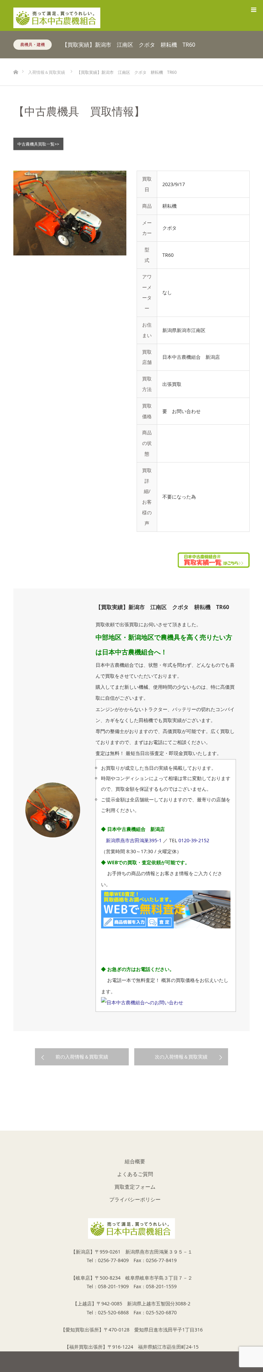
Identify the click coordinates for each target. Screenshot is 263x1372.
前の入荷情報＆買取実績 (81, 1056)
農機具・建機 (32, 44)
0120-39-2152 (193, 840)
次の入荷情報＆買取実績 (181, 1056)
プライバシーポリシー (135, 1199)
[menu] (253, 9)
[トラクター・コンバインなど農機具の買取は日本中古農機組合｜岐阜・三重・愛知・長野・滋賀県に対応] (56, 15)
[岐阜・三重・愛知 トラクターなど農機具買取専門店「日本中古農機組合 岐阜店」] (131, 1228)
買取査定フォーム (134, 1186)
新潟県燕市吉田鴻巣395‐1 (134, 840)
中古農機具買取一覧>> (38, 144)
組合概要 (135, 1161)
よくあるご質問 (135, 1173)
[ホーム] (15, 61)
